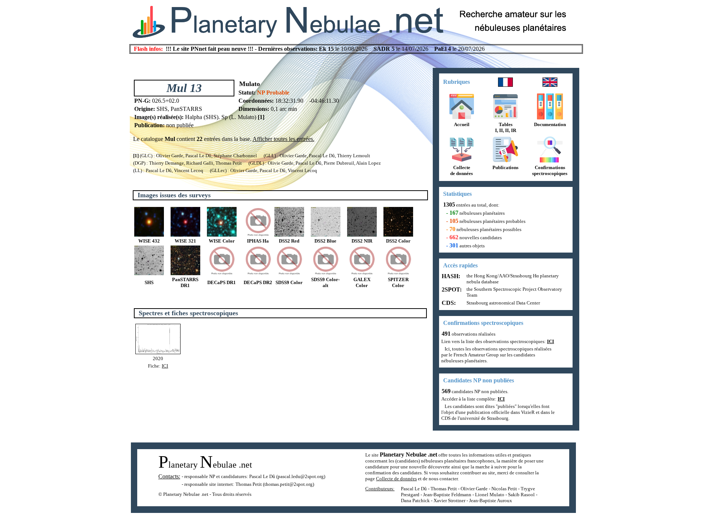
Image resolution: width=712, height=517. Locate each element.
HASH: (450, 276)
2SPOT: (451, 289)
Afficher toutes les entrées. (283, 139)
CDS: (448, 303)
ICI (165, 366)
